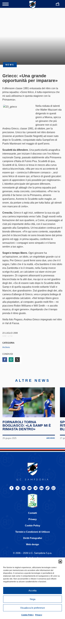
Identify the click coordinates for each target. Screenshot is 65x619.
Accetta (32, 590)
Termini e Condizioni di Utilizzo (32, 531)
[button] (60, 561)
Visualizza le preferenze (32, 607)
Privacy (38, 615)
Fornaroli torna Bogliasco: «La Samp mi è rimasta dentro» (27, 425)
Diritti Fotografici (32, 538)
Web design (32, 544)
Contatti (32, 513)
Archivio (6, 347)
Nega (32, 599)
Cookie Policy (27, 615)
